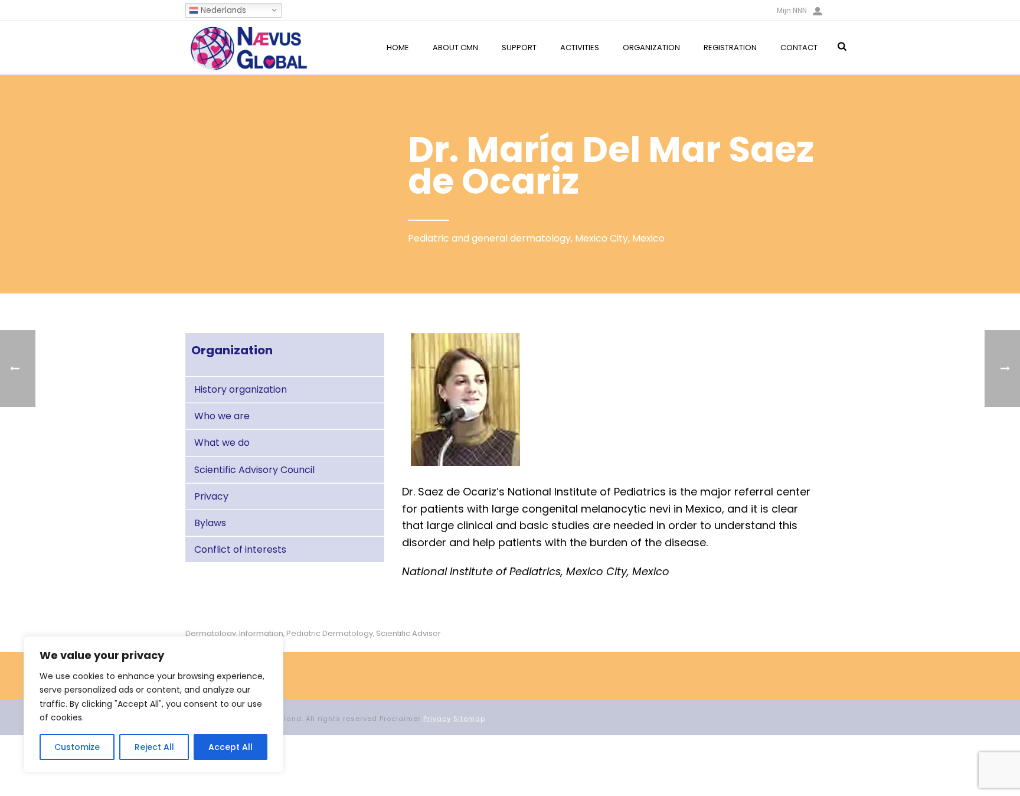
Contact (799, 47)
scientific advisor (408, 633)
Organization (651, 47)
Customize (77, 747)
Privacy (211, 496)
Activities (579, 47)
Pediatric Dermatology (329, 633)
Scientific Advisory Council (254, 470)
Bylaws (210, 523)
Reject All (154, 747)
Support (519, 47)
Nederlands (222, 10)
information (261, 633)
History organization (240, 389)
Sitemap (469, 718)
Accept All (230, 747)
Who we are (222, 416)
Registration (730, 47)
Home (398, 47)
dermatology (210, 633)
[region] (153, 704)
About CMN (455, 47)
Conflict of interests (240, 549)
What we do (222, 442)
